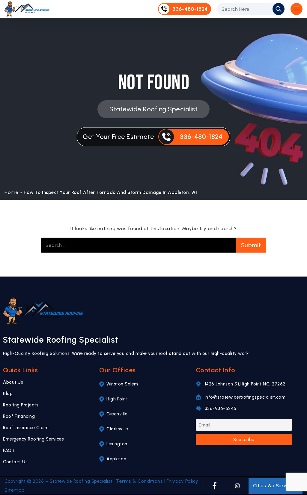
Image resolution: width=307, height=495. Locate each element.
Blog (8, 393)
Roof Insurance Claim (26, 427)
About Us (13, 382)
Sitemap (14, 490)
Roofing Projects (20, 405)
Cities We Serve (271, 485)
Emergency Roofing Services (33, 439)
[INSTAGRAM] (237, 486)
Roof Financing (19, 416)
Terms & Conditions (139, 481)
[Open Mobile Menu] (297, 9)
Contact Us (15, 461)
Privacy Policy (182, 481)
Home (11, 192)
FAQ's (9, 450)
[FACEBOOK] (214, 486)
